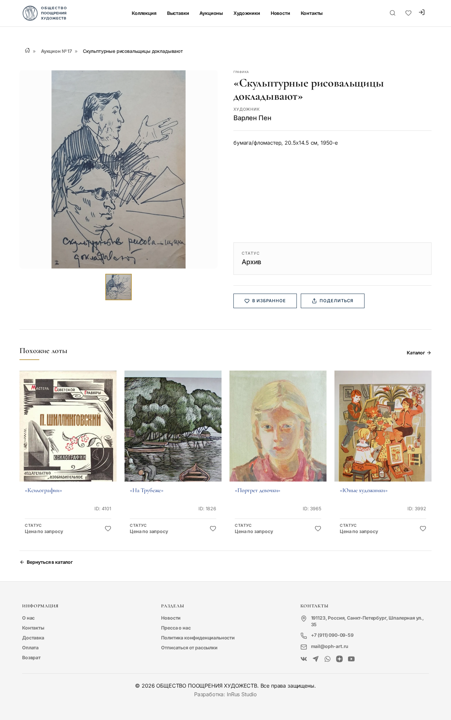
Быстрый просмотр (68, 435)
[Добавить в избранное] (108, 528)
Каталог (416, 352)
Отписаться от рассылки (189, 647)
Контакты (312, 13)
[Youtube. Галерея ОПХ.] (351, 659)
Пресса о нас (176, 627)
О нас (28, 618)
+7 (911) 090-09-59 (332, 635)
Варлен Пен (252, 118)
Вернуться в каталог (50, 562)
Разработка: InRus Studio (225, 694)
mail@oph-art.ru (330, 646)
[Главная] (27, 50)
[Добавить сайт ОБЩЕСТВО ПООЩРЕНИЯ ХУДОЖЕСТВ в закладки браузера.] (408, 13)
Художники (246, 13)
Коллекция (144, 13)
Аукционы (211, 13)
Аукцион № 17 (56, 51)
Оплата (30, 647)
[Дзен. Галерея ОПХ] (339, 659)
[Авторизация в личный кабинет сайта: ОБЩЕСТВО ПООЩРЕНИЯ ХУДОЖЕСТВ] (421, 13)
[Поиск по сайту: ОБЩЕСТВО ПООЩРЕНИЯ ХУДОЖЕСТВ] (393, 13)
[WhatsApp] (327, 659)
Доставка (33, 637)
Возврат (31, 657)
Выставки (178, 13)
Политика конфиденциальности (198, 637)
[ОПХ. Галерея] (315, 659)
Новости (280, 13)
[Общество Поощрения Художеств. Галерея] (303, 659)
